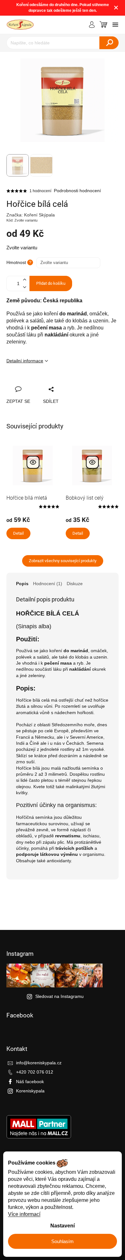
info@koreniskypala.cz (39, 1062)
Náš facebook (30, 1081)
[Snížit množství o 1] (24, 287)
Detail (18, 533)
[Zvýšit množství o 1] (24, 279)
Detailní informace (24, 360)
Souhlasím (62, 1241)
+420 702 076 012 (34, 1072)
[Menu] (115, 24)
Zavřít (45, 382)
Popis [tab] (22, 583)
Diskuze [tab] (75, 583)
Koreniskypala (30, 1090)
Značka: (30, 214)
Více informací (24, 1214)
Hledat (109, 42)
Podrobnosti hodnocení (77, 190)
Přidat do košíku (50, 283)
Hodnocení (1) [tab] (47, 583)
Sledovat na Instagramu (59, 996)
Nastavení (62, 1225)
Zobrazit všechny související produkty (62, 560)
